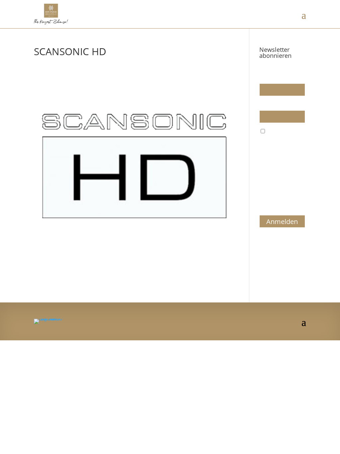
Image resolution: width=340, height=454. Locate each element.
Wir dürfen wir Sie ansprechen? (279, 74)
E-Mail (266, 104)
